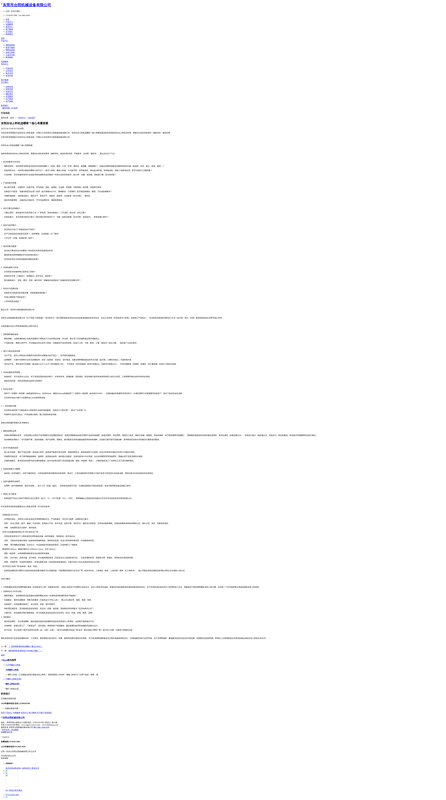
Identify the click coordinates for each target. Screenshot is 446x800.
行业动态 (9, 68)
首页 (7, 19)
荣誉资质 (9, 89)
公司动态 (9, 71)
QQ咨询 (14, 108)
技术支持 (9, 73)
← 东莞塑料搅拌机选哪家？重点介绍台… (25, 646)
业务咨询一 (17, 768)
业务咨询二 (27, 768)
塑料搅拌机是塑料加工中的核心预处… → (25, 651)
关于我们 (9, 32)
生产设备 (9, 101)
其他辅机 (9, 57)
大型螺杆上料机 (12, 670)
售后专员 (35, 768)
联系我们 (9, 34)
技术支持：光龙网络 (10, 730)
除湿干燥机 (10, 47)
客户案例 (9, 29)
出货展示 (9, 96)
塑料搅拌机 (10, 45)
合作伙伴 (9, 87)
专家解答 (9, 24)
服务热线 (5, 108)
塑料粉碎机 (10, 50)
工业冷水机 (10, 55)
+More (4, 660)
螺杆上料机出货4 (13, 684)
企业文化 (9, 91)
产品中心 (9, 22)
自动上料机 (10, 52)
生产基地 (9, 99)
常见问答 (9, 76)
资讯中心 (9, 27)
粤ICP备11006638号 (41, 727)
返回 (3, 655)
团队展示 (9, 94)
